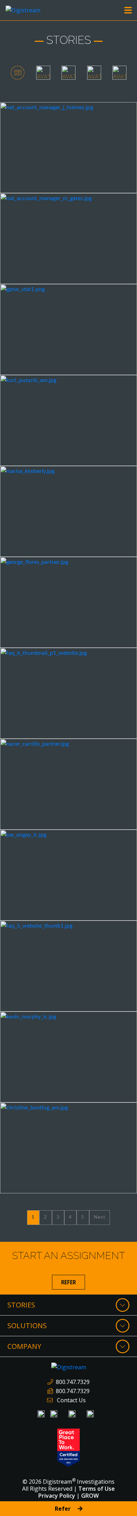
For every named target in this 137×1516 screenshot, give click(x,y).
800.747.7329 (73, 1382)
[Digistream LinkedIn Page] (41, 1413)
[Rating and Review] (68, 1447)
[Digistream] (23, 9)
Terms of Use (96, 1488)
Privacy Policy (56, 1495)
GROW (90, 1495)
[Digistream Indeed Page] (54, 1413)
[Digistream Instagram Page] (72, 1413)
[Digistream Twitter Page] (90, 1413)
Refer (68, 1282)
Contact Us (71, 1400)
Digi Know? (25, 111)
